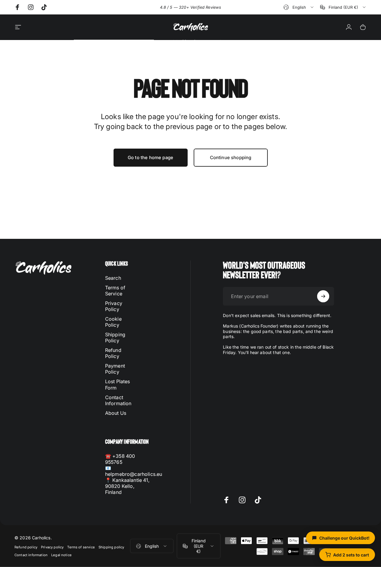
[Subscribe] (323, 296)
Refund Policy (113, 353)
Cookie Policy (113, 322)
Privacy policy (52, 547)
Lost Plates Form (117, 384)
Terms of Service (115, 291)
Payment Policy (115, 369)
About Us (115, 413)
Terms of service (81, 547)
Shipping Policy (115, 337)
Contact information (31, 555)
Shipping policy (111, 547)
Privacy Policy (113, 306)
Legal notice (61, 555)
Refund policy (25, 547)
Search (113, 278)
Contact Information (118, 400)
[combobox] (298, 7)
